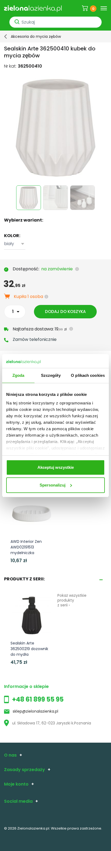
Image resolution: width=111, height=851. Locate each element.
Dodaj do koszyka (65, 311)
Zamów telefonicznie (35, 339)
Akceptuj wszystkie (55, 467)
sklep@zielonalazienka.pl (35, 711)
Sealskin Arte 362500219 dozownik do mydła (29, 648)
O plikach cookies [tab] (88, 375)
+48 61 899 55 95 (38, 699)
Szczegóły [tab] (51, 375)
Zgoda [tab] (18, 375)
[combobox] (14, 244)
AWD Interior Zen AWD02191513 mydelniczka (26, 547)
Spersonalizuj (52, 485)
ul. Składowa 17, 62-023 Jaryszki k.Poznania (51, 723)
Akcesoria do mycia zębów (36, 36)
